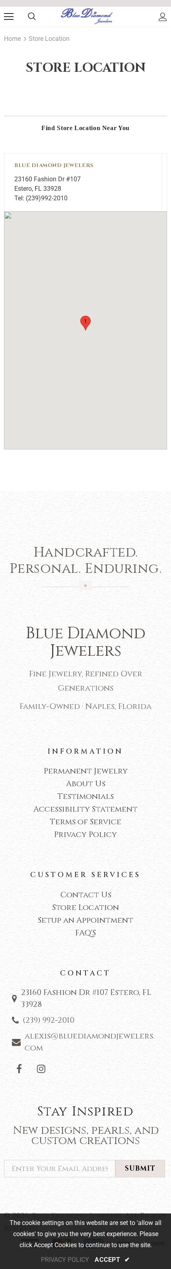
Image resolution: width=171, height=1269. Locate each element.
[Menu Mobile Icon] (9, 16)
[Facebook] (19, 1069)
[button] (85, 323)
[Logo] (87, 16)
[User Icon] (163, 17)
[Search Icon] (32, 17)
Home (12, 38)
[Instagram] (41, 1069)
